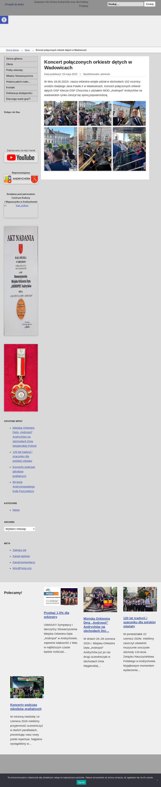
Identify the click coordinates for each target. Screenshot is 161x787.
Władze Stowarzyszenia (19, 76)
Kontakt (10, 87)
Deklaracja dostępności (19, 93)
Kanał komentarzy (24, 562)
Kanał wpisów (21, 556)
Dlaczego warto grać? (18, 99)
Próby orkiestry (14, 70)
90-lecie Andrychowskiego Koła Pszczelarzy (24, 487)
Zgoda (81, 782)
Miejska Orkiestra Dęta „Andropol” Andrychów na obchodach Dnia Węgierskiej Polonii (24, 436)
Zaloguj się (19, 550)
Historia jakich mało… (18, 81)
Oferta (9, 64)
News (27, 50)
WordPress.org (22, 568)
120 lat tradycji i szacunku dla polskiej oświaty (22, 456)
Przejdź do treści (14, 4)
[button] (4, 20)
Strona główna (12, 50)
